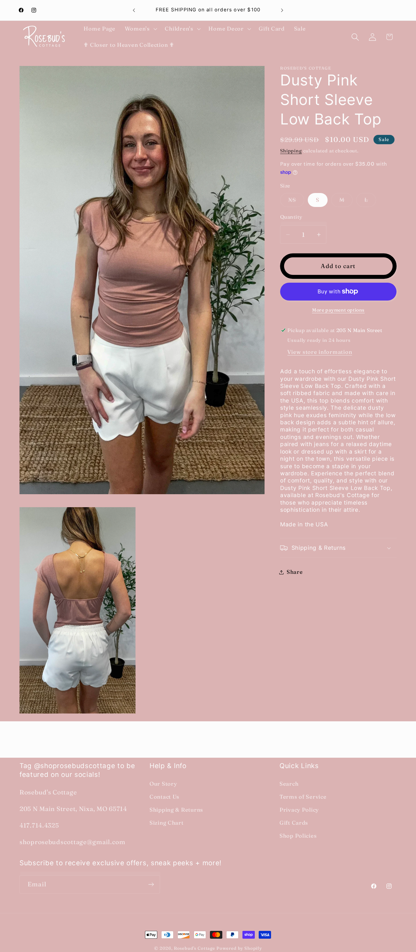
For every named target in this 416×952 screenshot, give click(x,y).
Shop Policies (298, 835)
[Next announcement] (282, 10)
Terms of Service (303, 796)
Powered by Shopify (239, 948)
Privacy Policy (299, 809)
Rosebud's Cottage (194, 948)
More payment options (338, 310)
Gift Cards (294, 822)
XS (296, 201)
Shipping (291, 151)
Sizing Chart (167, 822)
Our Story (163, 783)
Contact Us (164, 796)
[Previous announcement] (134, 10)
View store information (319, 352)
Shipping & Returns (176, 809)
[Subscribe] (151, 884)
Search (289, 783)
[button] (140, 29)
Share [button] (295, 572)
